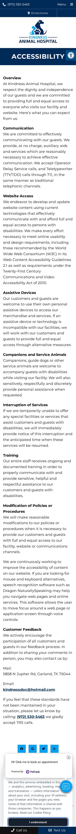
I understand (38, 822)
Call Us (21, 830)
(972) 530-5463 (18, 4)
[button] (66, 786)
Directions (39, 13)
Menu (61, 4)
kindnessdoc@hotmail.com (29, 689)
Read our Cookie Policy (35, 812)
